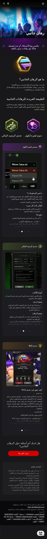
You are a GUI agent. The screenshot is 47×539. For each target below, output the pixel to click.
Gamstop (30, 514)
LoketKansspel (27, 516)
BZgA (11, 514)
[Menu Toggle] (4, 3)
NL (5, 516)
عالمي (35, 521)
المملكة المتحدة (39, 514)
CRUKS (18, 516)
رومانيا (22, 514)
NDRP (42, 521)
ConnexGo (17, 519)
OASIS (6, 514)
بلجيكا (11, 516)
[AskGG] (40, 533)
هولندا (35, 516)
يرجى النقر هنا (23, 453)
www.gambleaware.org (36, 507)
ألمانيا (16, 514)
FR (8, 516)
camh (23, 519)
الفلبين (8, 519)
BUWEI (42, 516)
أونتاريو (28, 519)
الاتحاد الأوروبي (37, 519)
